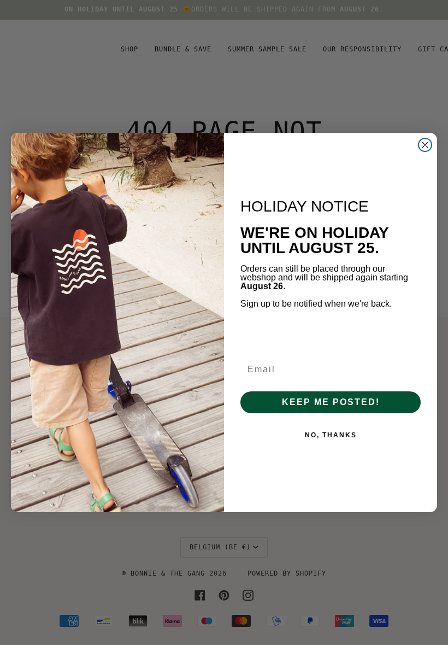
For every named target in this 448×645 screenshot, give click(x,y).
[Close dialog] (425, 144)
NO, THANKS (331, 435)
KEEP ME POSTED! (331, 402)
